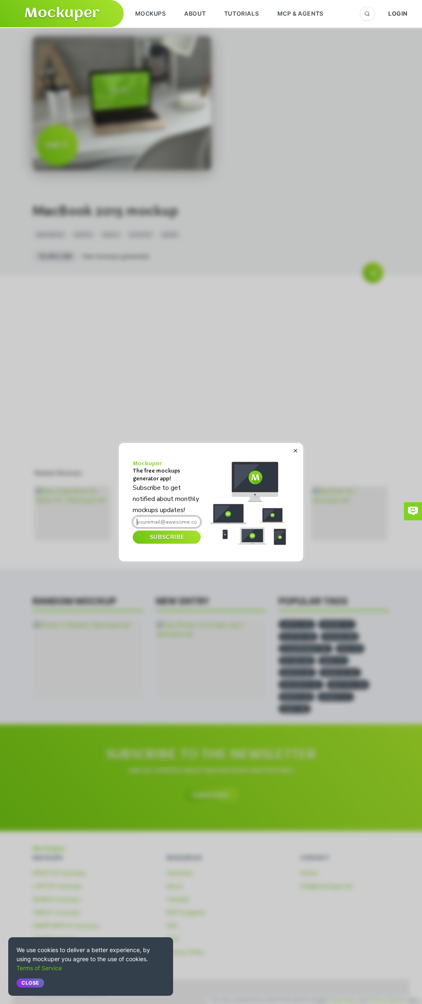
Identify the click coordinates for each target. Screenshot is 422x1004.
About (195, 13)
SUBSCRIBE (167, 537)
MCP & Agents (300, 13)
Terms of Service (39, 967)
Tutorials (241, 13)
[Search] (367, 14)
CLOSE (30, 983)
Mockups (150, 13)
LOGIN (398, 13)
